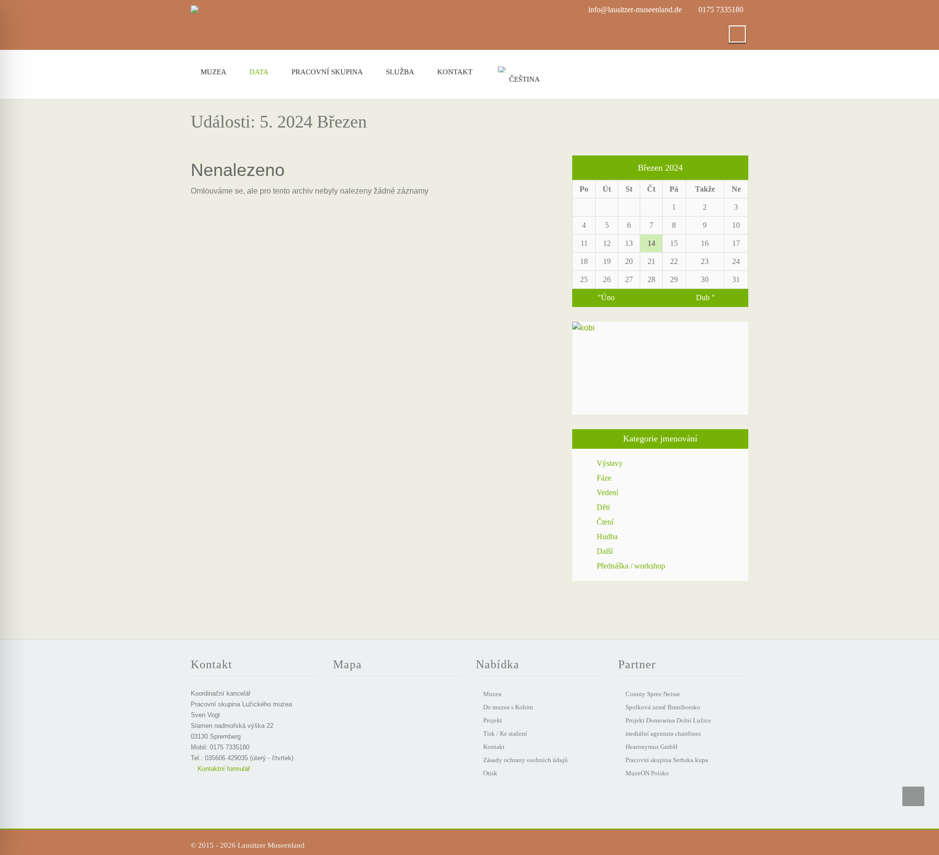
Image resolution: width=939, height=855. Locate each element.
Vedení (607, 492)
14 (651, 243)
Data (258, 72)
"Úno (606, 297)
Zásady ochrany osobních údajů (525, 760)
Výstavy (610, 463)
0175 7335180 (720, 9)
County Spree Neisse (653, 694)
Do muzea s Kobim (508, 707)
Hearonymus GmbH (651, 746)
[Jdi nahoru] (913, 796)
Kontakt (454, 72)
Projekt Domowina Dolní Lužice (668, 720)
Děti (603, 507)
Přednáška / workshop (631, 566)
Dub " (705, 297)
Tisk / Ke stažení (505, 733)
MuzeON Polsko (647, 773)
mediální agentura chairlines (663, 733)
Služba (400, 72)
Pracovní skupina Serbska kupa (667, 760)
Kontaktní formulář (223, 768)
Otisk (490, 773)
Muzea (213, 72)
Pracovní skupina (327, 72)
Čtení (605, 522)
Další (605, 551)
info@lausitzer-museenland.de (635, 9)
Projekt (492, 720)
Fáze (604, 478)
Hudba (607, 536)
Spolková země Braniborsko (663, 707)
